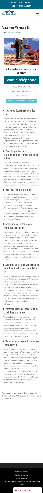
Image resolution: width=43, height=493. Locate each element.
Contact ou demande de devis (22, 101)
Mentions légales (21, 478)
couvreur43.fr (23, 472)
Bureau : (21, 2)
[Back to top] (37, 487)
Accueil (4, 32)
